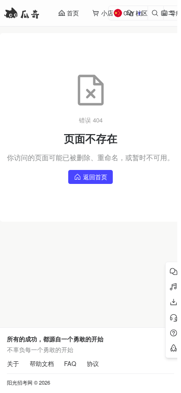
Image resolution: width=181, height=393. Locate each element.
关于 (13, 363)
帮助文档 (42, 363)
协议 (93, 363)
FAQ (70, 363)
